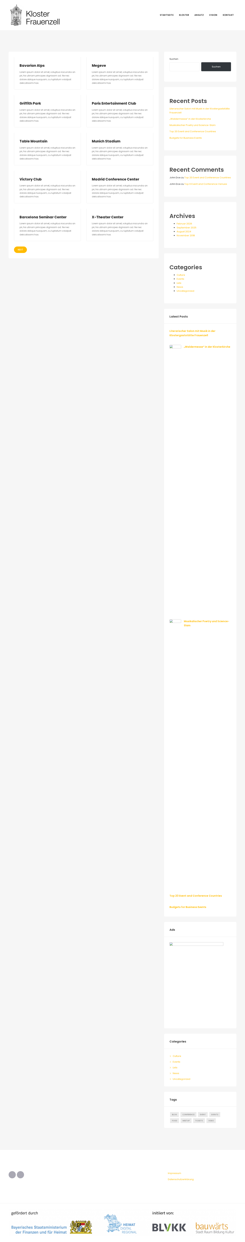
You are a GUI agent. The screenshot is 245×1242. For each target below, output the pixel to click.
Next (20, 249)
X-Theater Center (107, 217)
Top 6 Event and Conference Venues (205, 184)
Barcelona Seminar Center (43, 217)
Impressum (174, 1173)
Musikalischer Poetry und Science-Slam (192, 125)
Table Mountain (33, 141)
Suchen (173, 59)
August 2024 (184, 231)
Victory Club (31, 179)
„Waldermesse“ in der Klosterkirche (190, 119)
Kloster (184, 15)
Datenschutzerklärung (181, 1179)
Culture (181, 275)
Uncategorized (185, 291)
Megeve (99, 65)
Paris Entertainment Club (114, 103)
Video (211, 1120)
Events (180, 279)
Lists (179, 283)
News (180, 287)
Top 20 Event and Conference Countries (192, 131)
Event (203, 1114)
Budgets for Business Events (185, 138)
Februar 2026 (184, 223)
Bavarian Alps (32, 65)
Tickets (199, 1120)
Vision (213, 15)
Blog (174, 1114)
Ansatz (199, 15)
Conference (188, 1114)
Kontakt (228, 15)
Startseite (167, 15)
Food (174, 1120)
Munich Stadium (106, 141)
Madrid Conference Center (115, 179)
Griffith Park (30, 103)
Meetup (186, 1120)
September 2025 (186, 227)
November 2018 (186, 235)
